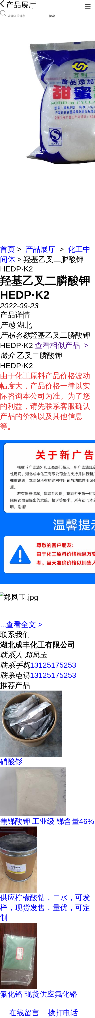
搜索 (52, 16)
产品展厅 (40, 249)
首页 (7, 249)
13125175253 (53, 665)
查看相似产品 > (61, 345)
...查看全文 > (21, 624)
